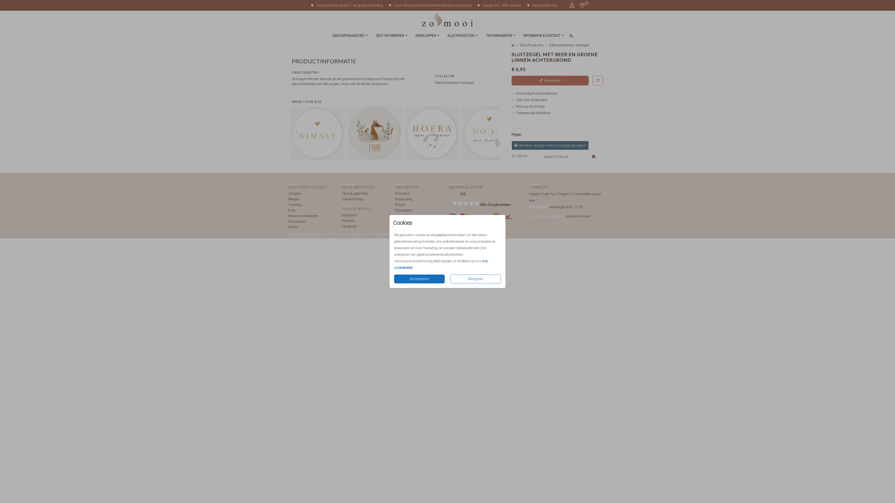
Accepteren (419, 279)
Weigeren (475, 279)
